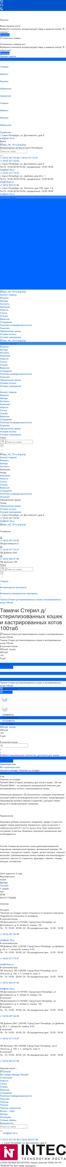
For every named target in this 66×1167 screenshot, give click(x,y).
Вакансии (5, 221)
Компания (5, 257)
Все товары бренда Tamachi (14, 1074)
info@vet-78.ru (7, 138)
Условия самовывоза (10, 239)
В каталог (5, 34)
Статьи (3, 215)
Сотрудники (6, 224)
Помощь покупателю (10, 1107)
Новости (4, 212)
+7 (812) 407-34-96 (9, 517)
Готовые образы (8, 1119)
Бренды (4, 251)
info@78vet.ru (7, 964)
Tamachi (4, 885)
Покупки (4, 1104)
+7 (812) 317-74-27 (9, 549)
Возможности (6, 1123)
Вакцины (4, 248)
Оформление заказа (10, 282)
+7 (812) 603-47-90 (9, 558)
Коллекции (5, 1116)
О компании (6, 1077)
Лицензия (5, 230)
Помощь (4, 1101)
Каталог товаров (8, 245)
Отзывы (4, 218)
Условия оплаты (8, 236)
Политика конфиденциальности (16, 227)
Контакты (4, 254)
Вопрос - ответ (7, 1110)
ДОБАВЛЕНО (6, 667)
